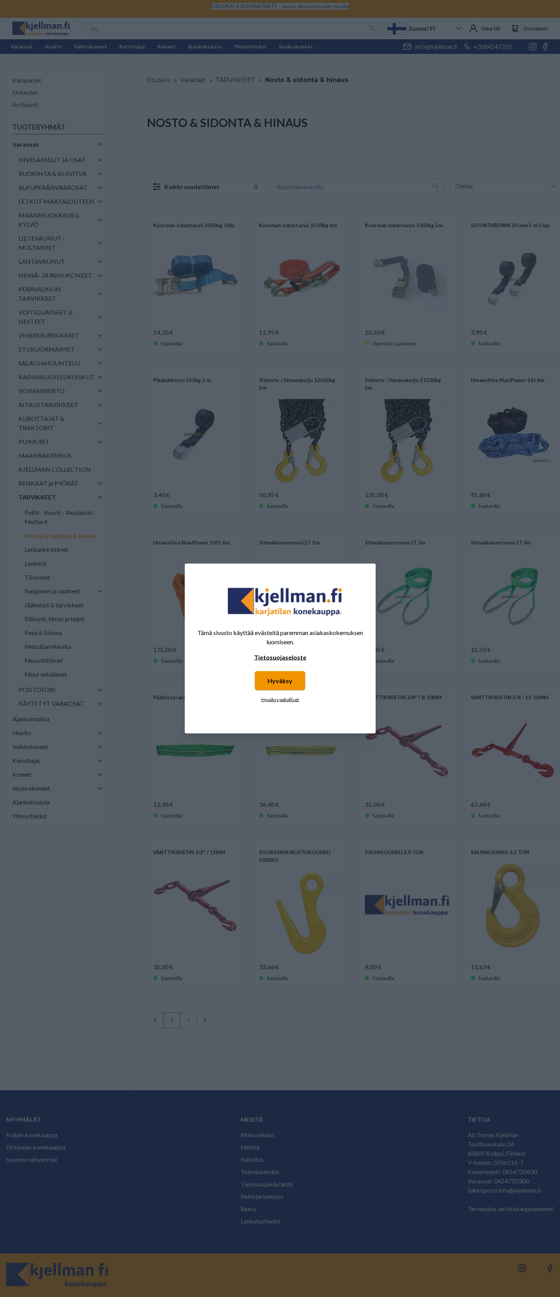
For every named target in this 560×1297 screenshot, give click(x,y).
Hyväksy (280, 680)
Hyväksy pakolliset (280, 699)
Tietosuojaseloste (280, 657)
